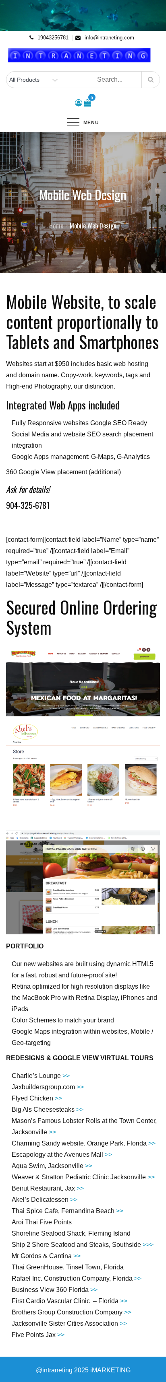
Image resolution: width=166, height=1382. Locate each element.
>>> (148, 1244)
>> (66, 1075)
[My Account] (78, 103)
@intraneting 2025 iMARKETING (83, 1370)
